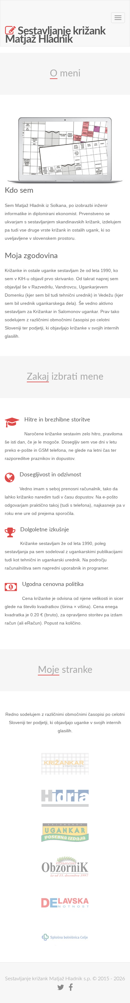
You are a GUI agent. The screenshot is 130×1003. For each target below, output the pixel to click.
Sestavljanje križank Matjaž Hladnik (55, 33)
